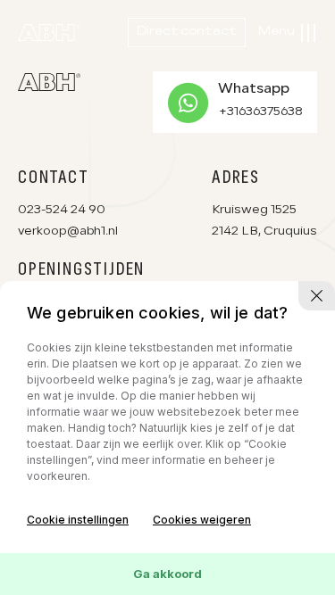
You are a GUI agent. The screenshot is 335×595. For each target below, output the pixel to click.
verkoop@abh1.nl (68, 231)
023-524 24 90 (61, 210)
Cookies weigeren (202, 519)
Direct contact (187, 32)
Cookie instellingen (78, 519)
